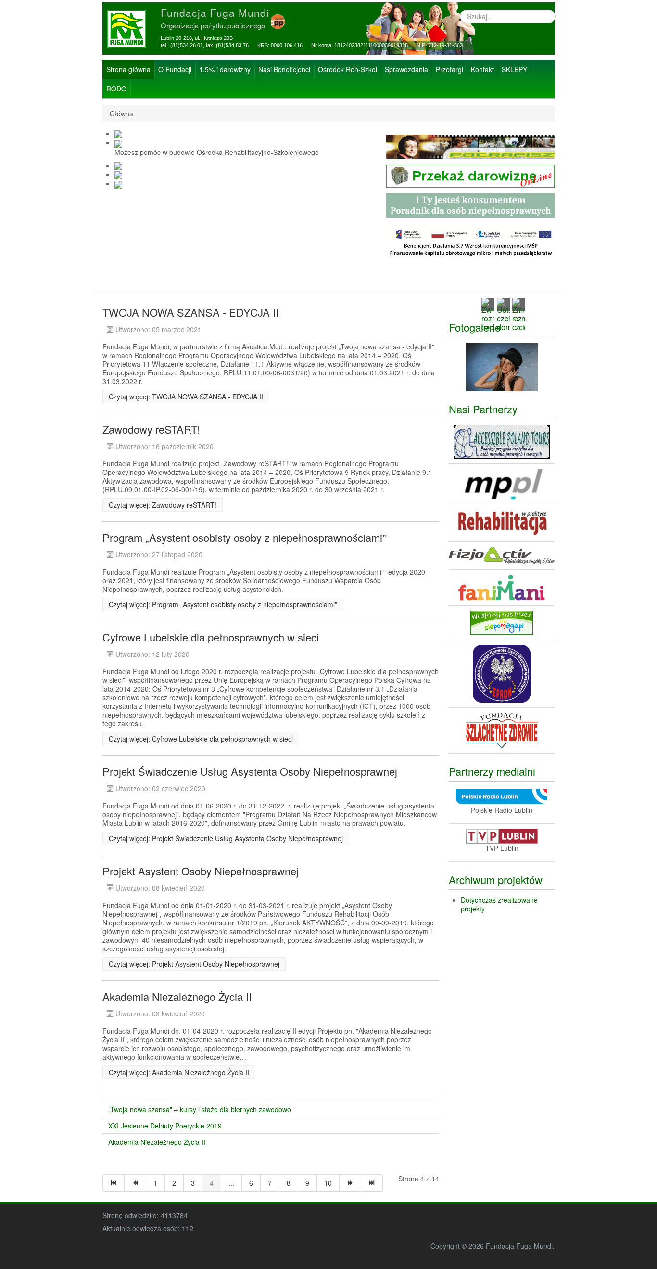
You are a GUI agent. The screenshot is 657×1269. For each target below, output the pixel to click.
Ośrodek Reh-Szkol (347, 69)
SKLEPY (514, 69)
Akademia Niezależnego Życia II (177, 996)
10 (328, 1183)
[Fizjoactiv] (502, 555)
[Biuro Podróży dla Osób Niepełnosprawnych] (502, 441)
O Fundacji (174, 69)
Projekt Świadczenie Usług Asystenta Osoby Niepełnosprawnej (249, 771)
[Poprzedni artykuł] (135, 1183)
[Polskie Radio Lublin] (501, 795)
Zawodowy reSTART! (151, 429)
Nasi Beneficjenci (284, 69)
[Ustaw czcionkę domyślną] (503, 313)
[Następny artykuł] (350, 1183)
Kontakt (482, 69)
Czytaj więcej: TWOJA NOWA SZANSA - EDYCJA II (186, 396)
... (231, 1183)
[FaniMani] (501, 586)
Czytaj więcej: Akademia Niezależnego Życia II (179, 1072)
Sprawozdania (406, 69)
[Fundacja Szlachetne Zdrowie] (502, 729)
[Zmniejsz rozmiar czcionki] (518, 313)
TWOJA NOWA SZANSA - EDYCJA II (190, 312)
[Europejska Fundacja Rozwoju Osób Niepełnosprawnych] (502, 672)
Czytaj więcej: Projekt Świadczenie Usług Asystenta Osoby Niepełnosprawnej (226, 838)
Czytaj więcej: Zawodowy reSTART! (162, 505)
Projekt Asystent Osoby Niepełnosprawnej (200, 870)
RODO (116, 88)
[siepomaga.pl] (501, 622)
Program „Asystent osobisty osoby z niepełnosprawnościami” (244, 537)
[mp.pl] (501, 483)
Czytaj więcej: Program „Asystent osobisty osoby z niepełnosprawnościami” (223, 604)
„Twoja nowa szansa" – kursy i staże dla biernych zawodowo (199, 1109)
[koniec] (372, 1183)
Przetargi (449, 69)
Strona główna (128, 69)
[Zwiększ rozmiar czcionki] (487, 313)
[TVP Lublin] (502, 835)
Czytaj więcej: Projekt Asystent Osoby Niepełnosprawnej (194, 964)
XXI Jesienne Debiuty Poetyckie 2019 (165, 1125)
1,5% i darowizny (225, 69)
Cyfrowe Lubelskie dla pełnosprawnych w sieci (210, 636)
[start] (113, 1183)
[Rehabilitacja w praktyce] (502, 522)
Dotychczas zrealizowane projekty (499, 904)
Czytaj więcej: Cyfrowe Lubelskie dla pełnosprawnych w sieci (201, 738)
